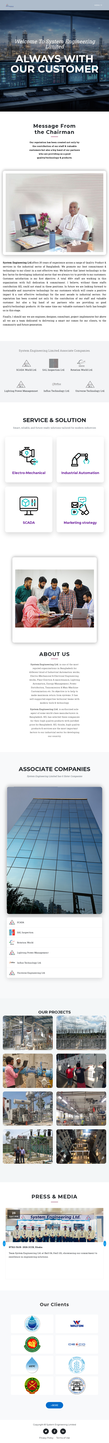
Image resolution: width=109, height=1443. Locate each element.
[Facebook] (54, 1431)
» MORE (54, 1405)
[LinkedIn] (63, 1431)
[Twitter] (46, 1431)
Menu (97, 5)
